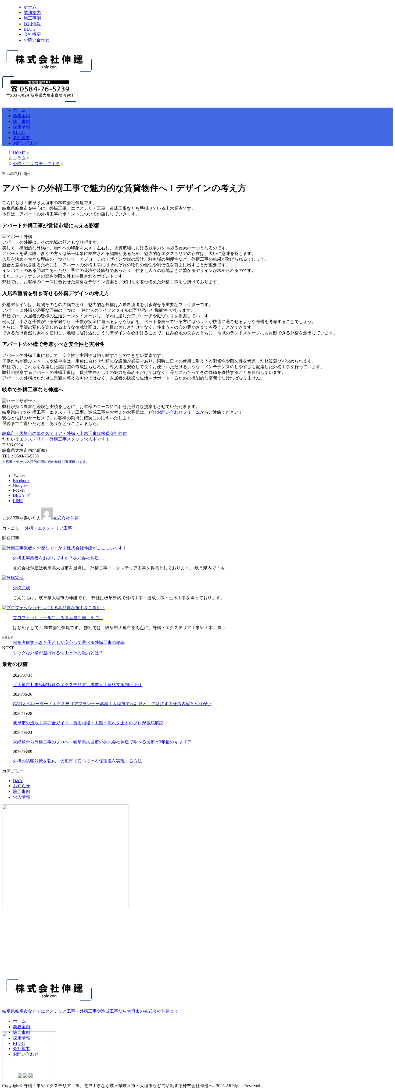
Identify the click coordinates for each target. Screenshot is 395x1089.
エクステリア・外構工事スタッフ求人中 (58, 439)
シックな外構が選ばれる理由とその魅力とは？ (58, 653)
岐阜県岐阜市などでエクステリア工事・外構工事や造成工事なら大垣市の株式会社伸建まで (90, 1011)
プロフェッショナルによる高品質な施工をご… (58, 617)
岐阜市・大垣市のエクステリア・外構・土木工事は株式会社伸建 (64, 433)
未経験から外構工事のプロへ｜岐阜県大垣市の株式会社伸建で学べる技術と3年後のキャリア (102, 742)
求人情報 (21, 797)
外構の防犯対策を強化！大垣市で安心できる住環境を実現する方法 (77, 761)
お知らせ (21, 785)
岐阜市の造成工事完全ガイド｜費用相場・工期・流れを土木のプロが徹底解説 (88, 723)
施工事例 (32, 18)
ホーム (30, 7)
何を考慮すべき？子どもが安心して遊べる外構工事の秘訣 (69, 642)
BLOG (30, 29)
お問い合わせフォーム (178, 412)
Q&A (18, 780)
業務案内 (32, 12)
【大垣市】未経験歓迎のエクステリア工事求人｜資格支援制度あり (77, 684)
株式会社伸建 (66, 518)
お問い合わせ (36, 40)
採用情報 (32, 24)
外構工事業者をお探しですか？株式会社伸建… (58, 558)
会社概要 (32, 34)
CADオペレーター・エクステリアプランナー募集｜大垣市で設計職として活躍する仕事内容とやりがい (112, 703)
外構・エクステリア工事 (36, 163)
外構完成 (21, 588)
